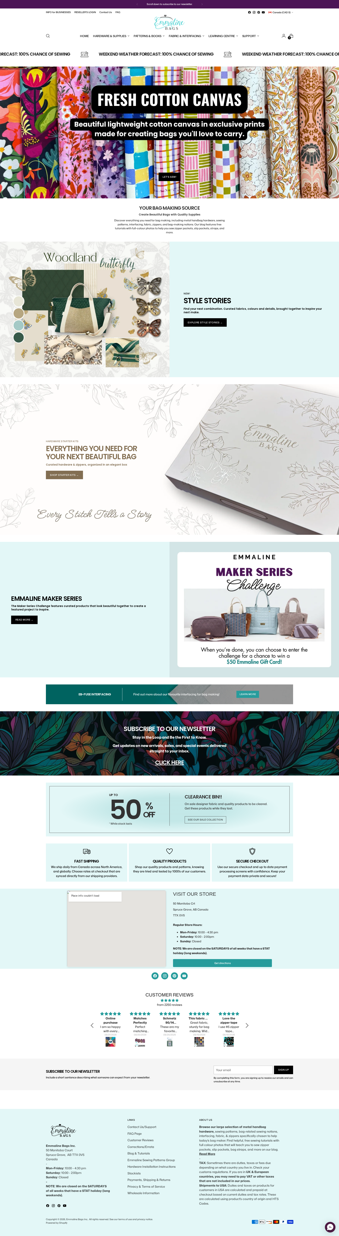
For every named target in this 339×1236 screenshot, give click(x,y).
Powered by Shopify (56, 1222)
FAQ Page (134, 1133)
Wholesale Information (143, 1193)
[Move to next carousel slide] (184, 190)
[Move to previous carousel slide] (155, 190)
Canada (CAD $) (282, 12)
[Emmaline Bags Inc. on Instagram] (254, 12)
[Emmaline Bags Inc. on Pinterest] (258, 12)
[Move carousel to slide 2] (165, 190)
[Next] (202, 4)
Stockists (134, 1173)
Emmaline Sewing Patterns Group (151, 1160)
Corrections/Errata (140, 1147)
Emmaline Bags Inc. (77, 1219)
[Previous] (137, 4)
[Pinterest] (174, 975)
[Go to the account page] (283, 35)
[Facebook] (155, 975)
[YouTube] (184, 975)
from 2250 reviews (169, 1004)
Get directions (222, 963)
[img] (169, 1000)
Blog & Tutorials (138, 1153)
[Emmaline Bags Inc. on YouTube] (263, 12)
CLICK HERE (169, 762)
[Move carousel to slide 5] (178, 190)
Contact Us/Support (141, 1127)
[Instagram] (164, 975)
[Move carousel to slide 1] (161, 190)
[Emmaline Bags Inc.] (169, 22)
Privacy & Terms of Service (146, 1186)
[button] (92, 1025)
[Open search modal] (47, 35)
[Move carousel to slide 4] (174, 190)
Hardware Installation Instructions (151, 1166)
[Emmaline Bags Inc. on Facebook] (249, 12)
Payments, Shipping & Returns (148, 1180)
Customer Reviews (140, 1140)
